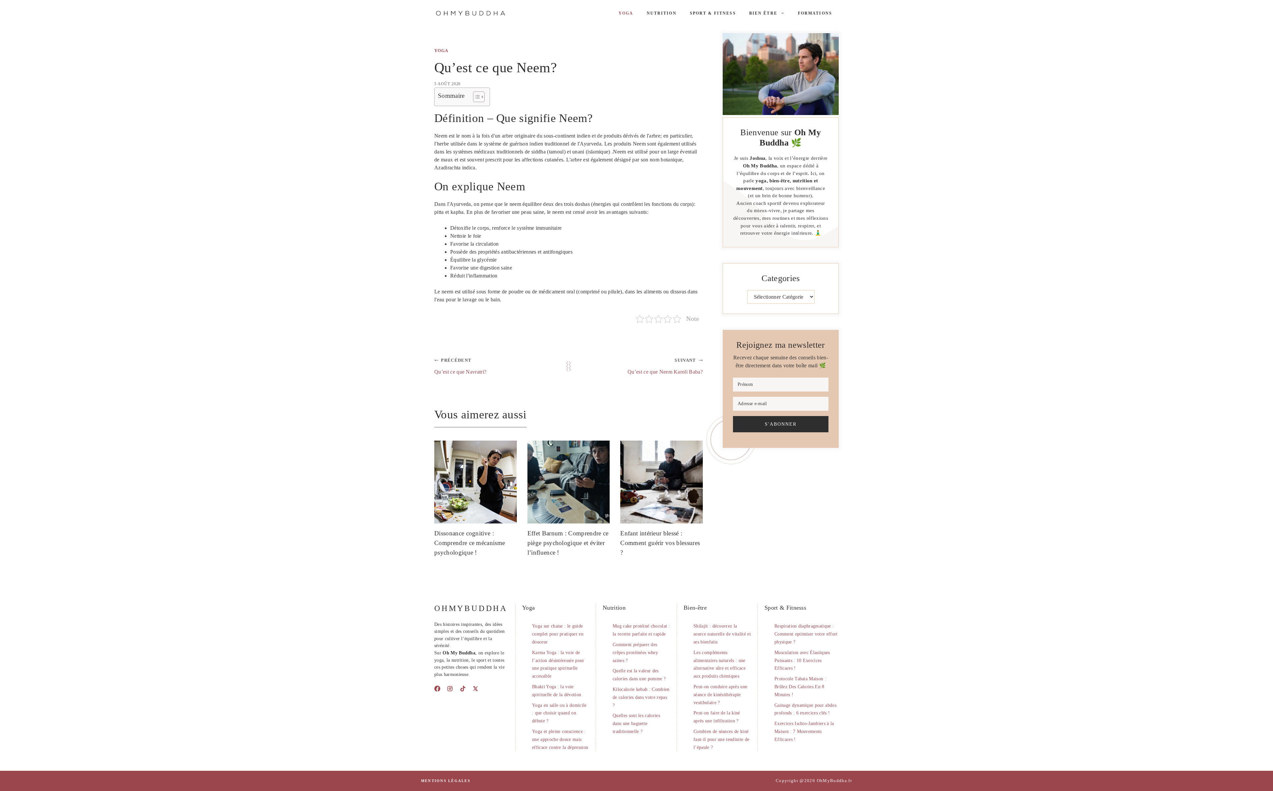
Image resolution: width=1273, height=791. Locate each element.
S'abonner (781, 424)
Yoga (626, 13)
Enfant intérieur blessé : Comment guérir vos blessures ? (660, 543)
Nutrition (662, 13)
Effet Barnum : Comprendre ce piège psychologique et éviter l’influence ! (568, 543)
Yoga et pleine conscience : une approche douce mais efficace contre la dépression (560, 739)
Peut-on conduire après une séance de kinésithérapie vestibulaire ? (720, 694)
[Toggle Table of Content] (475, 96)
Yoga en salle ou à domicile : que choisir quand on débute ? (559, 713)
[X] (475, 689)
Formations (815, 13)
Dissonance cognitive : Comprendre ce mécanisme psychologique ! (469, 543)
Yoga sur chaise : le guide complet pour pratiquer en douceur (557, 634)
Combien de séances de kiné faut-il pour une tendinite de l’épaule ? (721, 739)
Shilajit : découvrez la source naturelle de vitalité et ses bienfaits (722, 634)
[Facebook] (437, 689)
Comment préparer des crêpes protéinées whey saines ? (635, 652)
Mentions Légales (445, 781)
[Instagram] (450, 689)
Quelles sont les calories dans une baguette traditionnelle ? (636, 723)
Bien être (763, 13)
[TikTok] (463, 689)
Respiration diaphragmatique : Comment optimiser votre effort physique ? (806, 634)
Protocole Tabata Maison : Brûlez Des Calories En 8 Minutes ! (800, 686)
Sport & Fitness (713, 13)
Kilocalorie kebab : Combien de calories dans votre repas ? (641, 697)
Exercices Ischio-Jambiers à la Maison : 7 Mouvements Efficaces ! (804, 731)
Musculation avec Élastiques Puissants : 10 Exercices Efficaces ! (802, 660)
